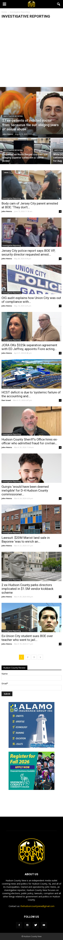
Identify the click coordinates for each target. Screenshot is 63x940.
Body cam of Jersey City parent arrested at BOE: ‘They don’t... (30, 205)
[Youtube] (44, 925)
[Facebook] (19, 925)
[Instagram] (27, 925)
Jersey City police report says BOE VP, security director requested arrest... (28, 252)
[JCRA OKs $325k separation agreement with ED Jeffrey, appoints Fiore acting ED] (31, 326)
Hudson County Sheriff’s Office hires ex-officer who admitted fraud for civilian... (30, 441)
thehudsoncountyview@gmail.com (37, 906)
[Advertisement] (31, 53)
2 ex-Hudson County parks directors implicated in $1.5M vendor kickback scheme (27, 588)
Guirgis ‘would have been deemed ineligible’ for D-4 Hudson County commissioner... (25, 490)
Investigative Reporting (13, 116)
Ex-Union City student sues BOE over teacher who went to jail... (27, 638)
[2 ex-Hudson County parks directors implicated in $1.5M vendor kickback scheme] (31, 566)
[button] (58, 4)
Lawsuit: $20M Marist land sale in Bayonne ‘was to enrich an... (26, 539)
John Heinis (8, 134)
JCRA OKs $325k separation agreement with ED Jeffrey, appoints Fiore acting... (29, 347)
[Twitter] (36, 925)
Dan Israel (6, 400)
